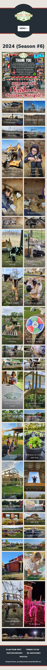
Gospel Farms (11, 662)
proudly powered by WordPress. (29, 662)
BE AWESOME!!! (33, 653)
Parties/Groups (15, 653)
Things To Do (32, 649)
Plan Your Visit (13, 649)
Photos (23, 657)
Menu (24, 28)
